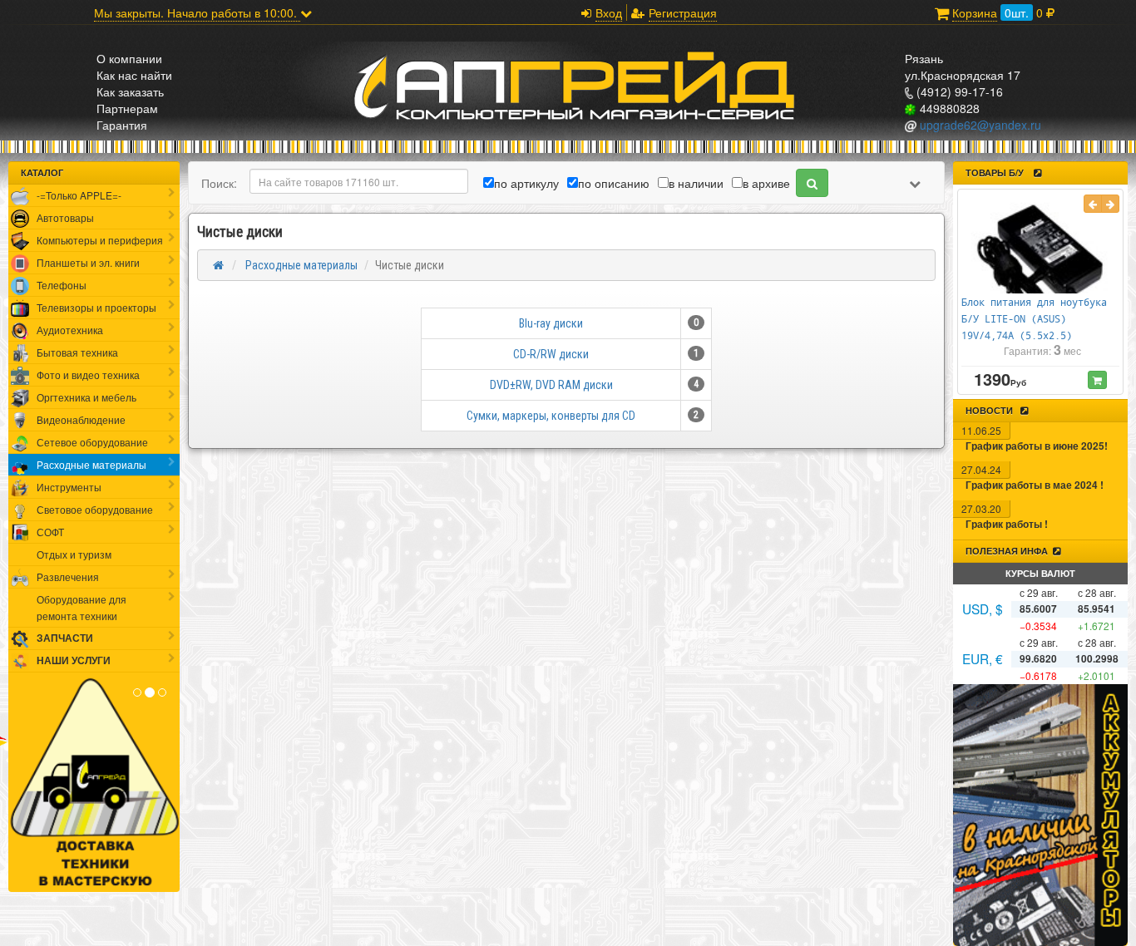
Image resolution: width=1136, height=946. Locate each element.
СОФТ (50, 532)
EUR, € (982, 658)
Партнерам (127, 108)
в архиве (766, 183)
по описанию (613, 183)
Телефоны (61, 285)
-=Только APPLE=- (79, 195)
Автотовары (65, 217)
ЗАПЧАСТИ (65, 638)
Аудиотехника (70, 330)
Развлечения (68, 576)
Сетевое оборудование (92, 442)
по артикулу (526, 183)
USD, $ (982, 608)
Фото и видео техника (88, 374)
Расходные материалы (91, 464)
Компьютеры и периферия (100, 240)
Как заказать (130, 91)
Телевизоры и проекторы (96, 307)
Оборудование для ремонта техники (81, 607)
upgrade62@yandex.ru (978, 124)
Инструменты (69, 487)
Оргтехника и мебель (86, 397)
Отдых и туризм (74, 554)
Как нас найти (134, 75)
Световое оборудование (95, 509)
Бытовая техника (77, 352)
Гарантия (121, 124)
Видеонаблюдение (81, 419)
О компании (129, 58)
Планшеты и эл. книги (88, 262)
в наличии (696, 183)
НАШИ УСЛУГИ (74, 660)
